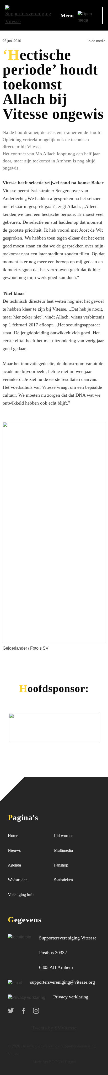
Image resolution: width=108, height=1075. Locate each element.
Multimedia (63, 850)
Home (13, 835)
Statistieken (63, 880)
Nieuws (14, 850)
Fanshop (61, 865)
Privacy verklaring (70, 996)
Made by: (40, 1062)
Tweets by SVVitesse (54, 1028)
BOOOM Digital (62, 1062)
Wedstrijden (18, 880)
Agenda (14, 865)
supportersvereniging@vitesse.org (62, 982)
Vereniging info (21, 894)
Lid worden (63, 835)
